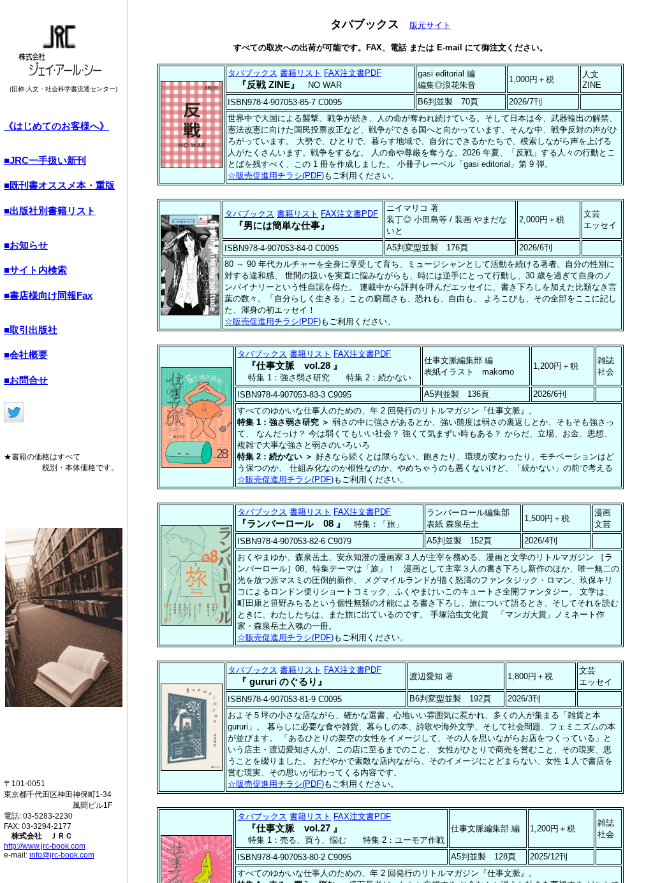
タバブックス (252, 73)
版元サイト (430, 25)
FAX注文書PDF (352, 73)
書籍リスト (300, 73)
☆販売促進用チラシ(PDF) (276, 175)
